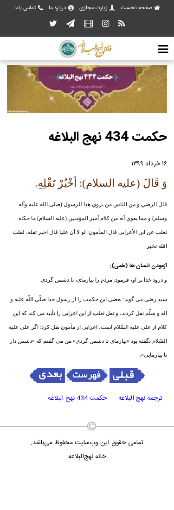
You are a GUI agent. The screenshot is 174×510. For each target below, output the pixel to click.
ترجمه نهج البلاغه (140, 398)
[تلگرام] (70, 24)
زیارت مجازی (93, 8)
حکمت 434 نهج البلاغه (77, 398)
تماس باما (25, 8)
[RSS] (121, 24)
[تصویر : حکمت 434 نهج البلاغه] (87, 111)
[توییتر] (53, 24)
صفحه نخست (137, 8)
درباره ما (57, 8)
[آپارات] (88, 24)
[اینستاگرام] (105, 24)
